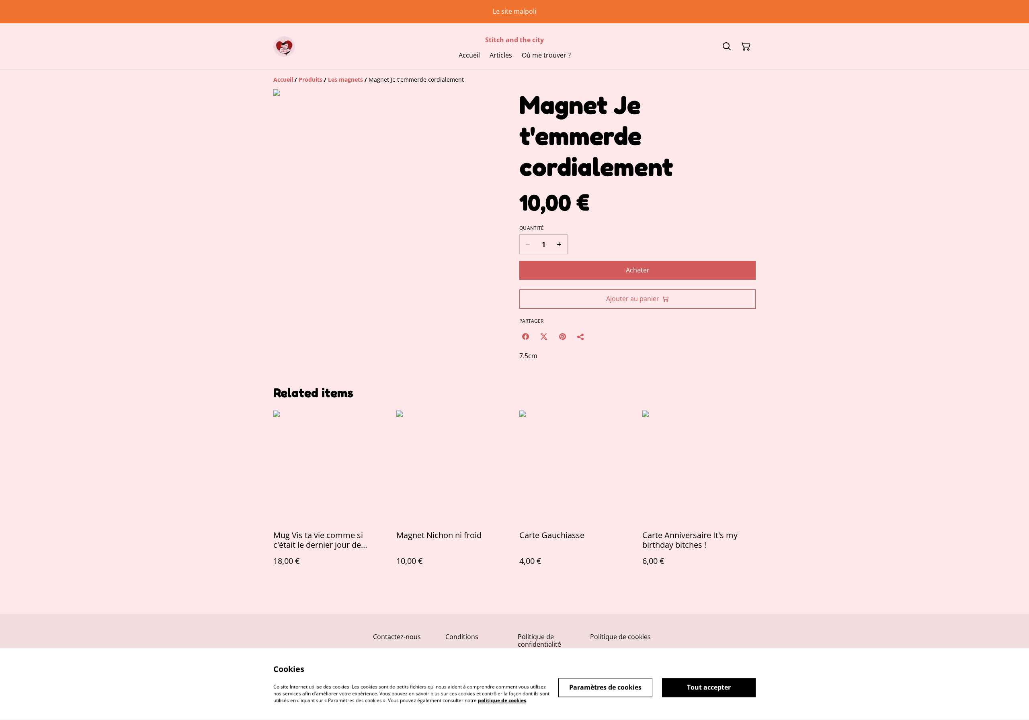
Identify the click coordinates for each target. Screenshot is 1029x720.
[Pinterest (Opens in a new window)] (562, 336)
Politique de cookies (620, 636)
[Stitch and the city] (284, 46)
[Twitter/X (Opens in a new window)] (544, 336)
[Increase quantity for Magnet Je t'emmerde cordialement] (559, 244)
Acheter (638, 270)
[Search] (726, 47)
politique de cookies (502, 700)
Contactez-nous (397, 636)
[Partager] (581, 336)
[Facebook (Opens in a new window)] (525, 336)
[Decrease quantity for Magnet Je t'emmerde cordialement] (527, 244)
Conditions (461, 636)
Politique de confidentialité (539, 640)
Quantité (531, 228)
